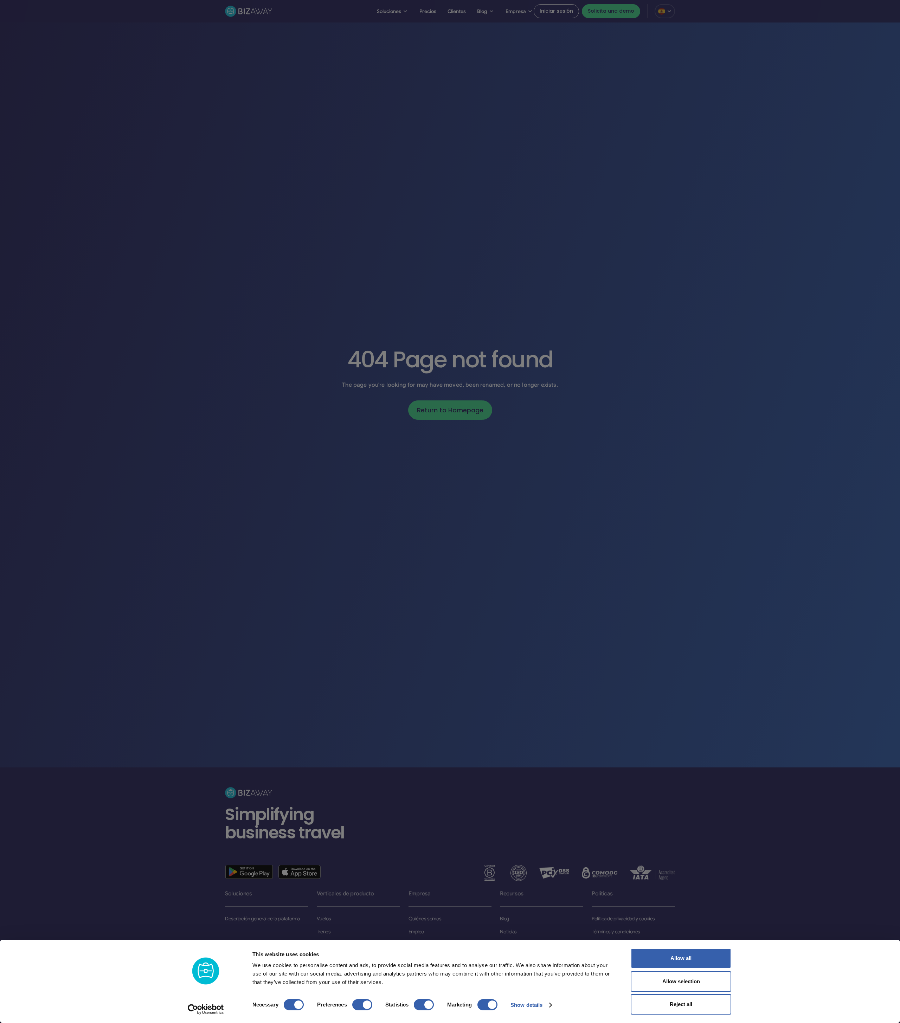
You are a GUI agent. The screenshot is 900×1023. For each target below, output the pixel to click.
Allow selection (681, 981)
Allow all (681, 958)
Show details (526, 1005)
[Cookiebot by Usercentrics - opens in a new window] (206, 1009)
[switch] (362, 1004)
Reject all (681, 1004)
